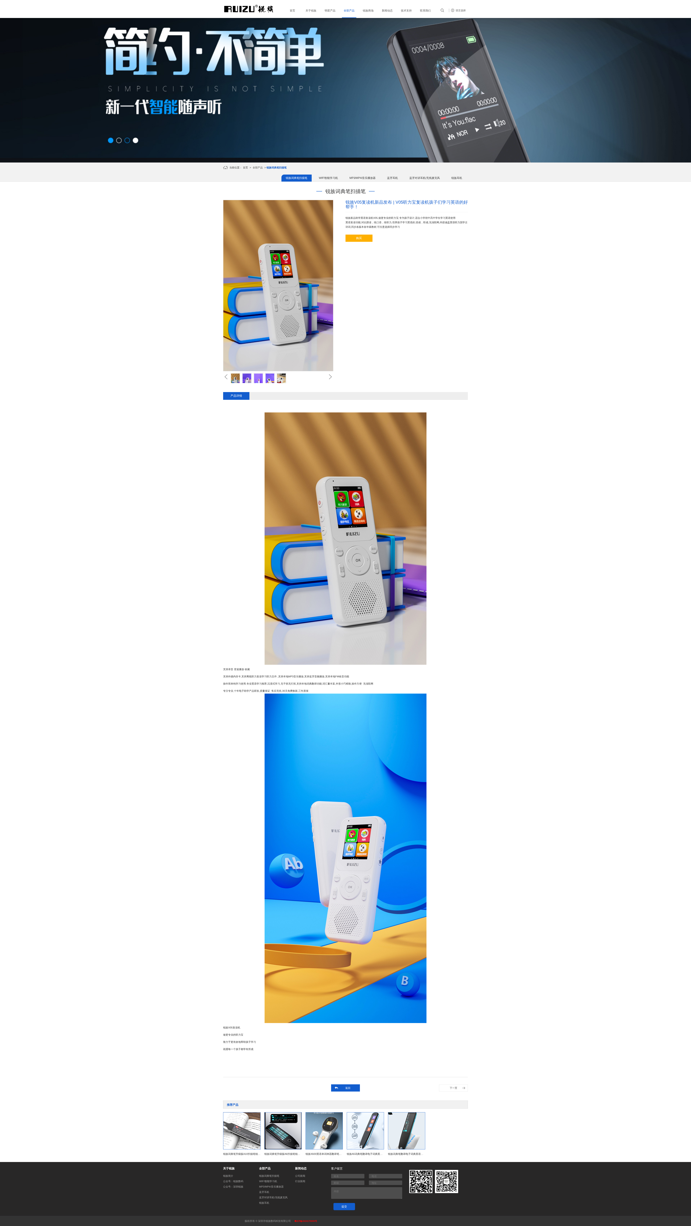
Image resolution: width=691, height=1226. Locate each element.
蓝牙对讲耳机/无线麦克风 (424, 177)
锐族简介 (228, 1175)
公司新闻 (300, 1175)
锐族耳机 (456, 177)
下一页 (453, 1088)
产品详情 (236, 395)
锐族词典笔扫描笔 (296, 177)
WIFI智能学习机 (328, 177)
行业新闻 (300, 1181)
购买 (359, 238)
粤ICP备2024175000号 (305, 1221)
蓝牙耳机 (392, 177)
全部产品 (258, 167)
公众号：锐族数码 (233, 1181)
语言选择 (461, 10)
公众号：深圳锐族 (233, 1186)
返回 (347, 1088)
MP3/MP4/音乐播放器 (362, 177)
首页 (245, 167)
